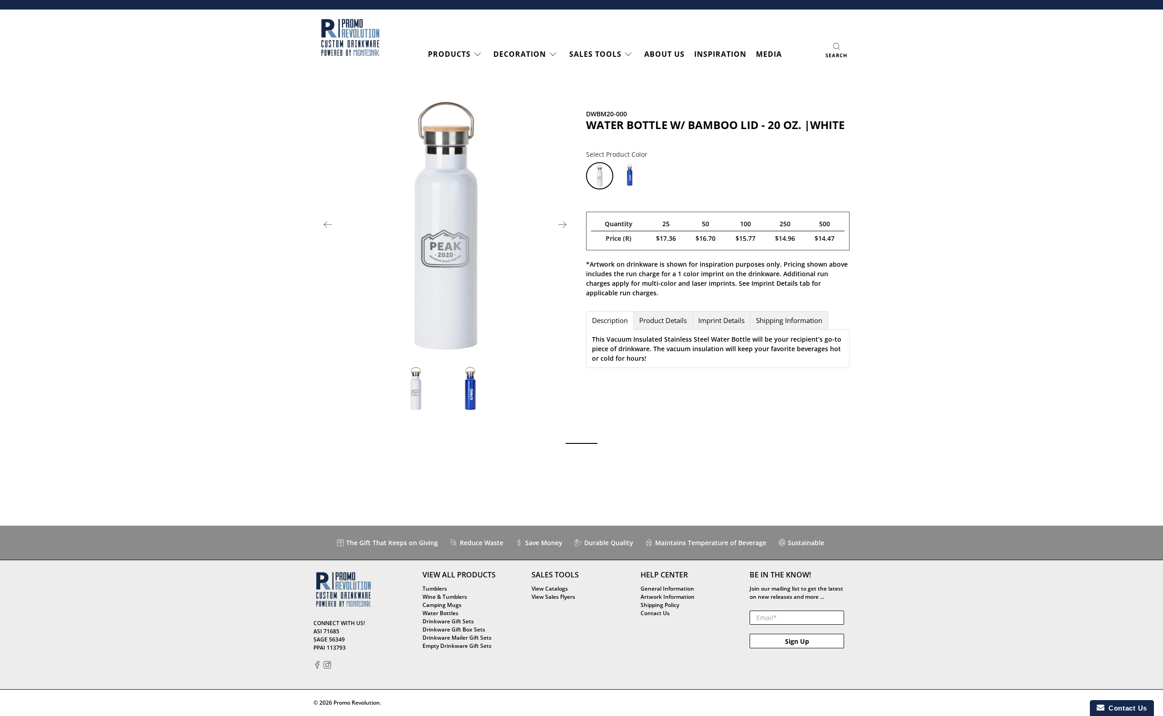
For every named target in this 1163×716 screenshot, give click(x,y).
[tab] (610, 320)
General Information (667, 588)
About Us (664, 54)
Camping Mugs (442, 605)
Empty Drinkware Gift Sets (457, 646)
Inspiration (720, 54)
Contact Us (655, 613)
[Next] (562, 225)
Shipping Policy (660, 605)
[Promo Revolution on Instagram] (327, 667)
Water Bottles (440, 613)
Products (449, 54)
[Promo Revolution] (350, 38)
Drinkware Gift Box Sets (453, 629)
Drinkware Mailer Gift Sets (457, 637)
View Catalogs (550, 588)
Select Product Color (616, 154)
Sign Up (797, 641)
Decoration (519, 54)
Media (769, 54)
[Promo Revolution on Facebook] (317, 667)
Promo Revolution (356, 702)
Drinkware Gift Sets (448, 621)
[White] (599, 175)
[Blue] (629, 175)
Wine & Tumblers (444, 597)
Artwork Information (668, 597)
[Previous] (328, 225)
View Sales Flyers (553, 597)
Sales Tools (595, 54)
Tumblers (434, 588)
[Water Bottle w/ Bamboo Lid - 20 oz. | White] (445, 225)
